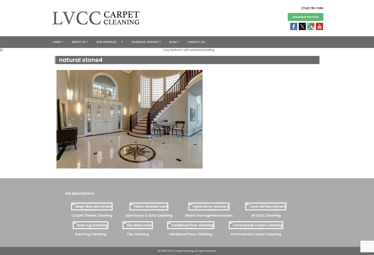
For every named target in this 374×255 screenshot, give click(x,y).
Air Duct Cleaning (266, 215)
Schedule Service (305, 17)
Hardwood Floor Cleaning (190, 234)
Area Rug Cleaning (90, 234)
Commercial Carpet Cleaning (256, 234)
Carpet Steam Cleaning (91, 215)
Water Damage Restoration (209, 215)
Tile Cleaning (138, 234)
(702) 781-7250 (312, 8)
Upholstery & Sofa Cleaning (148, 215)
